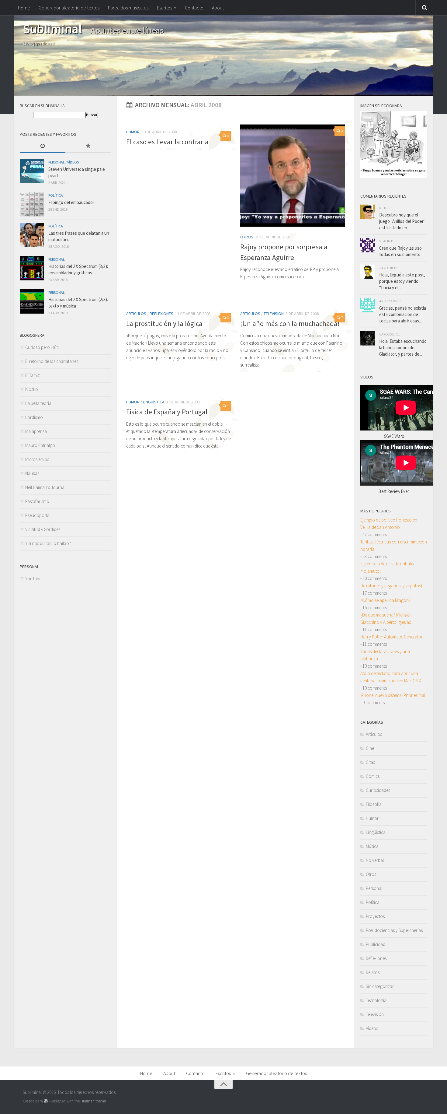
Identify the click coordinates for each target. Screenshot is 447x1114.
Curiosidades (378, 790)
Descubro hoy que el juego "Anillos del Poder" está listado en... (402, 221)
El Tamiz (32, 375)
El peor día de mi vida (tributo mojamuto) (387, 567)
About (218, 8)
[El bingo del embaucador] (32, 204)
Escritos (164, 8)
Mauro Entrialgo (40, 445)
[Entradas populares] (88, 146)
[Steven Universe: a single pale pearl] (32, 171)
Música (372, 846)
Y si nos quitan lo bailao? (48, 543)
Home (24, 8)
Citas (370, 762)
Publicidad (375, 944)
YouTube (33, 579)
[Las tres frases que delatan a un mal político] (32, 235)
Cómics (372, 776)
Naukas (32, 473)
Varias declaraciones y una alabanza (385, 655)
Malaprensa (36, 431)
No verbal (375, 860)
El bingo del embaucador (71, 202)
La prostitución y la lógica (164, 323)
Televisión (274, 313)
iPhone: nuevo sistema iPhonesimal (392, 695)
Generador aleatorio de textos (69, 8)
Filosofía (374, 804)
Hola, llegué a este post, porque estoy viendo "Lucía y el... (402, 281)
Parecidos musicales (128, 8)
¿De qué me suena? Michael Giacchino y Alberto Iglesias (385, 618)
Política (55, 195)
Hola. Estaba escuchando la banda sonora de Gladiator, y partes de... (403, 347)
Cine (370, 748)
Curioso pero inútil (42, 347)
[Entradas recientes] (42, 146)
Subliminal (52, 29)
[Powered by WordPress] (46, 1101)
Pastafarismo (37, 501)
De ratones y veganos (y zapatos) (391, 586)
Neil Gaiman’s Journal (45, 487)
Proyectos (375, 916)
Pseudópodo (37, 515)
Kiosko (31, 389)
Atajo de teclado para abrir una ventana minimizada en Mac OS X (390, 677)
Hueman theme (93, 1101)
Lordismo (34, 417)
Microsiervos (37, 459)
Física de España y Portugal (166, 411)
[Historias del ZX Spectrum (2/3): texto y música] (32, 301)
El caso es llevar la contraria (167, 141)
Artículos (136, 313)
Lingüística (154, 402)
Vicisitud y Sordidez (43, 529)
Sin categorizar (380, 986)
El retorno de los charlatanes (51, 361)
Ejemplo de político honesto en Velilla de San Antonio (388, 523)
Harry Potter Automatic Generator (391, 637)
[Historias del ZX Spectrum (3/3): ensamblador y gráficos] (32, 268)
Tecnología (376, 1000)
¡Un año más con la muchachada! (290, 323)
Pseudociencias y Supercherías (394, 930)
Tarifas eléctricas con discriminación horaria (393, 545)
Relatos (372, 972)
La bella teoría (38, 403)
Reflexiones (161, 313)
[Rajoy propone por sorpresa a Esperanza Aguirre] (292, 175)
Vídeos (73, 162)
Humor (133, 132)
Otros (246, 237)
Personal (56, 162)
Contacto (194, 8)
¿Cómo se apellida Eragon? (385, 600)
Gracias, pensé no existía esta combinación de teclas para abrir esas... (402, 314)
